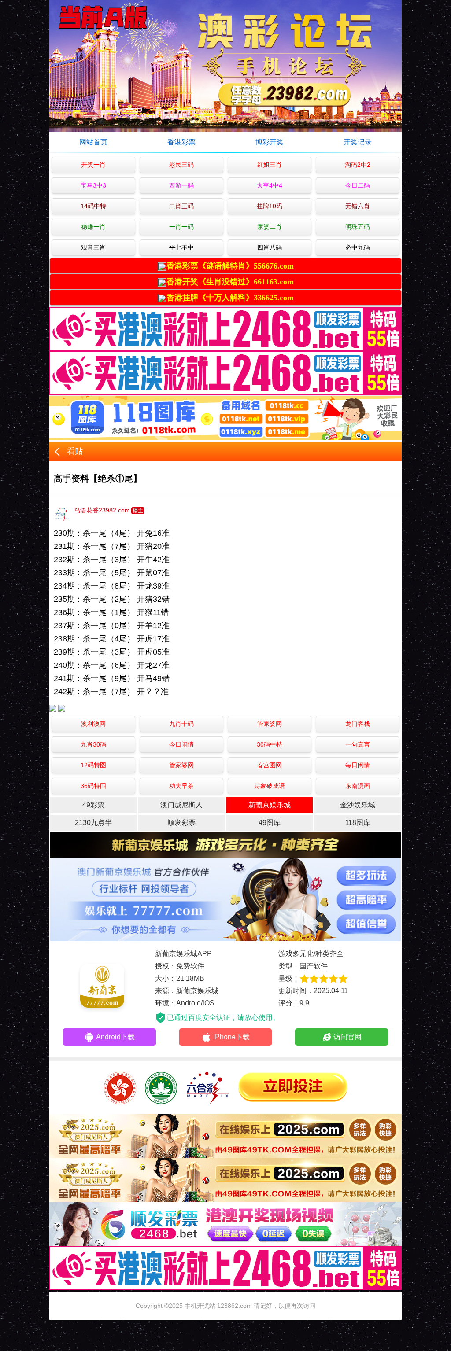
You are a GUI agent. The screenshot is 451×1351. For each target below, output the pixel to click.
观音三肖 (93, 247)
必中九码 (357, 247)
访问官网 (347, 1037)
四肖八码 (269, 247)
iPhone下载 (231, 1037)
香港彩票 (181, 142)
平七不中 (181, 247)
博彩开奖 (269, 142)
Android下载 (115, 1037)
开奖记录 (358, 142)
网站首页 (93, 142)
